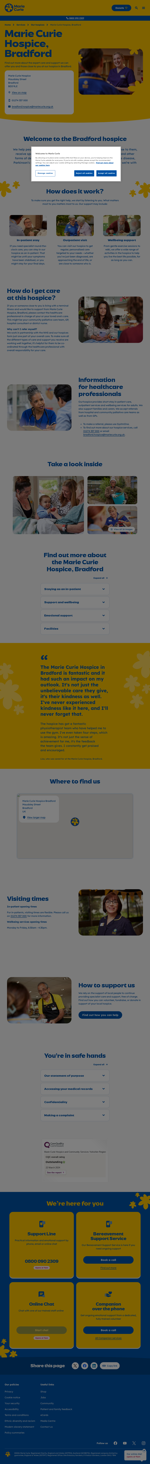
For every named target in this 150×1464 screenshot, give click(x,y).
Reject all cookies (84, 173)
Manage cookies (45, 173)
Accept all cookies (106, 173)
